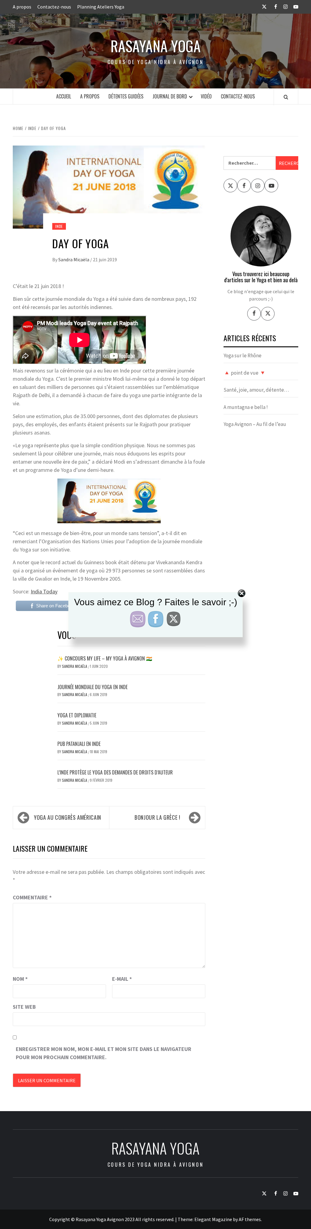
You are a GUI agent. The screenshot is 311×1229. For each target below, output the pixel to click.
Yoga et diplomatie (76, 715)
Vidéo (206, 96)
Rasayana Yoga (156, 45)
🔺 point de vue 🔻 (245, 372)
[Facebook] (254, 314)
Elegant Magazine (213, 1219)
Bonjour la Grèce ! (157, 817)
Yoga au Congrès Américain (67, 817)
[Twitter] (268, 314)
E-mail (122, 978)
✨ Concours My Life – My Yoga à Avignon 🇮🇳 (104, 658)
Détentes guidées (125, 96)
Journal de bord (169, 96)
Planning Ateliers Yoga (100, 7)
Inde (59, 226)
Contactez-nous (54, 7)
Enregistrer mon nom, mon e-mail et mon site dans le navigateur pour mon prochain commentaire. (103, 1053)
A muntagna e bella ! (246, 407)
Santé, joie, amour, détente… (256, 389)
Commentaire (32, 897)
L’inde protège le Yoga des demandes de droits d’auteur (115, 772)
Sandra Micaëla (74, 259)
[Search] (286, 97)
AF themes (250, 1219)
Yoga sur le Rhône (242, 355)
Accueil (63, 96)
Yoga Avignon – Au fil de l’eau (255, 424)
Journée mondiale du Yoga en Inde (92, 687)
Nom (20, 978)
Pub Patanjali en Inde (79, 743)
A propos (22, 7)
